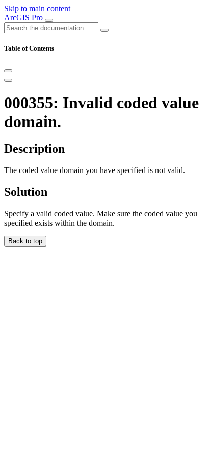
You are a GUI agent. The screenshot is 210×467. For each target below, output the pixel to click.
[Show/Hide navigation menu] (49, 20)
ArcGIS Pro (24, 17)
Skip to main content (37, 8)
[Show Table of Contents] (8, 80)
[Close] (8, 70)
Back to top (25, 241)
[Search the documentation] (104, 30)
